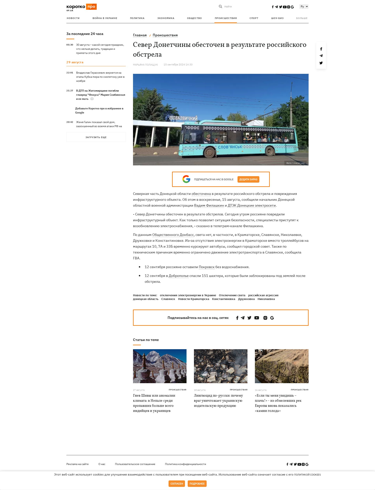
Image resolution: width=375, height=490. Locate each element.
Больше (302, 18)
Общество (194, 18)
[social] (272, 6)
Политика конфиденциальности (185, 464)
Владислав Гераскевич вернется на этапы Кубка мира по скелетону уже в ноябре (100, 77)
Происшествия (226, 18)
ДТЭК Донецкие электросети (252, 205)
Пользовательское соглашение (135, 464)
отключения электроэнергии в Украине (188, 295)
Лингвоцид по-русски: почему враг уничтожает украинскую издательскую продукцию (218, 400)
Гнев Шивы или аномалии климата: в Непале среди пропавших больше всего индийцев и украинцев (154, 403)
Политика (137, 18)
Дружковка (246, 299)
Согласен (177, 483)
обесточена (201, 193)
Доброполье (179, 275)
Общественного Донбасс (173, 234)
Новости (73, 18)
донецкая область (145, 299)
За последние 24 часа (84, 33)
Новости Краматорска (193, 299)
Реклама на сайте (77, 464)
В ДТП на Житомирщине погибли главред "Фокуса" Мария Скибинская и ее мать (100, 95)
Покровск (207, 267)
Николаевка (266, 299)
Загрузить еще (96, 137)
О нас (101, 464)
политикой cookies (307, 474)
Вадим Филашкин (209, 205)
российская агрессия (263, 295)
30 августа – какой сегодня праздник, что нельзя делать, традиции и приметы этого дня (100, 49)
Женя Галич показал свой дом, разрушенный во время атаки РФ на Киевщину (99, 126)
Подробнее (197, 483)
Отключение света (232, 295)
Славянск (168, 299)
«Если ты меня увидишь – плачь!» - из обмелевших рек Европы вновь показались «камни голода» (278, 403)
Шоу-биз (277, 18)
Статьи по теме (146, 339)
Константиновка (223, 299)
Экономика (165, 18)
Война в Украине (105, 18)
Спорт (254, 18)
